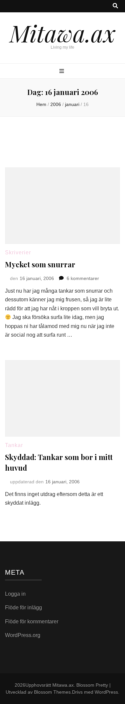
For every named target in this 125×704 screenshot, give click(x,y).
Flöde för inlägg (23, 607)
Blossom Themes (52, 692)
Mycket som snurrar (40, 264)
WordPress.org (22, 635)
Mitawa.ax (63, 32)
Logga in (15, 594)
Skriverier (18, 252)
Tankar (14, 445)
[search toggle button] (115, 6)
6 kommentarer (83, 278)
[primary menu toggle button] (62, 71)
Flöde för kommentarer (31, 621)
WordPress (106, 692)
